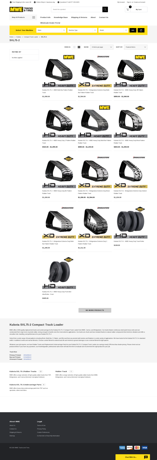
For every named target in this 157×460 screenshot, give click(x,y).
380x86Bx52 (27, 359)
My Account (121, 2)
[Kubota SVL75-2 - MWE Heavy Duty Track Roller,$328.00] (130, 222)
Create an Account (139, 2)
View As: (67, 47)
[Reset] (141, 30)
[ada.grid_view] (79, 47)
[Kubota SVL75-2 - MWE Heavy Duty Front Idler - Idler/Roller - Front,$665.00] (59, 272)
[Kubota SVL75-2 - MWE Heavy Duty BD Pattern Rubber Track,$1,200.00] (59, 171)
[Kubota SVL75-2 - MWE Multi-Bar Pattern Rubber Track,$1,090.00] (59, 70)
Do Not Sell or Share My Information (48, 436)
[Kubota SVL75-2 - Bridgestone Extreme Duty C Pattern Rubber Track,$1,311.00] (95, 222)
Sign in (129, 2)
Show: (86, 47)
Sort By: (119, 47)
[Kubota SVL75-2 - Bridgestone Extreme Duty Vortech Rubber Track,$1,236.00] (130, 171)
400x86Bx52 (27, 355)
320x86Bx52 (27, 357)
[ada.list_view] (74, 47)
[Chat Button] (133, 457)
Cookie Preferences (43, 432)
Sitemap (12, 436)
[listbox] (135, 47)
